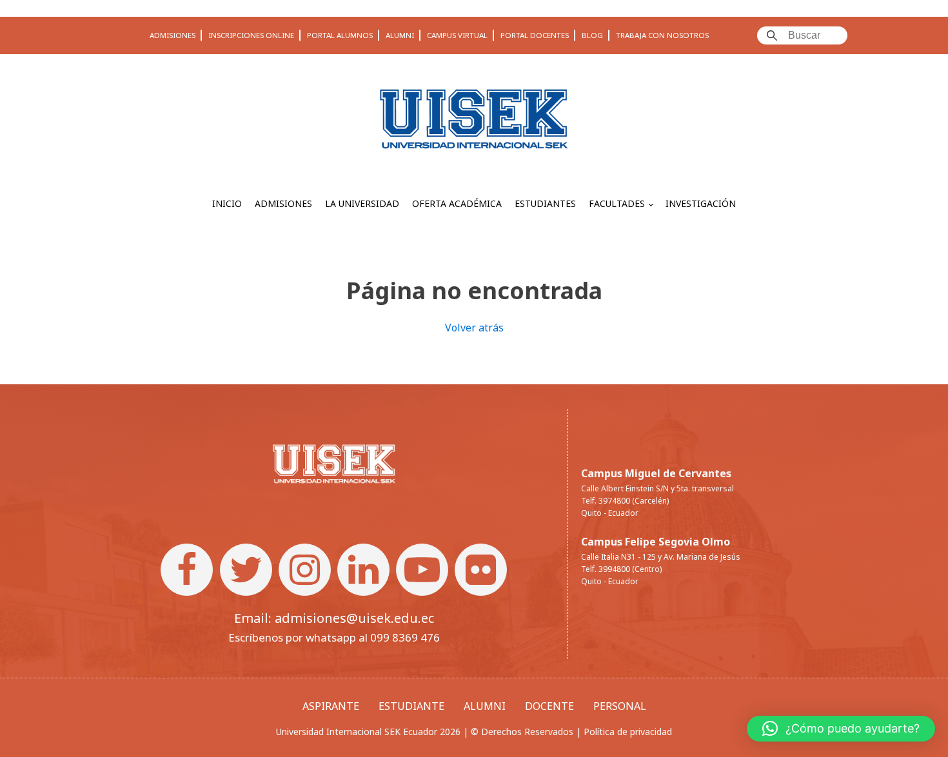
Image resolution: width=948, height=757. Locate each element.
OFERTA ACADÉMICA (457, 203)
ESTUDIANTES (545, 203)
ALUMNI (400, 35)
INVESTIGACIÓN (701, 203)
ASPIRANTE (330, 706)
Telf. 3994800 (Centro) (621, 569)
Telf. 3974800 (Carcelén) (625, 500)
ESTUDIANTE (411, 706)
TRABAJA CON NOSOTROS (662, 35)
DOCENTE (549, 706)
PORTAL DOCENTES (534, 35)
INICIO (227, 203)
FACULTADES (617, 203)
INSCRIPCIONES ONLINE (251, 35)
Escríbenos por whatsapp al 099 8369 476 (334, 637)
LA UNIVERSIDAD (362, 203)
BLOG (592, 35)
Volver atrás (474, 327)
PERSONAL (619, 706)
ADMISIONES (172, 35)
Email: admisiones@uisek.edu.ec (334, 618)
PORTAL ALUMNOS (340, 35)
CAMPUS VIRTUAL (457, 35)
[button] (841, 729)
